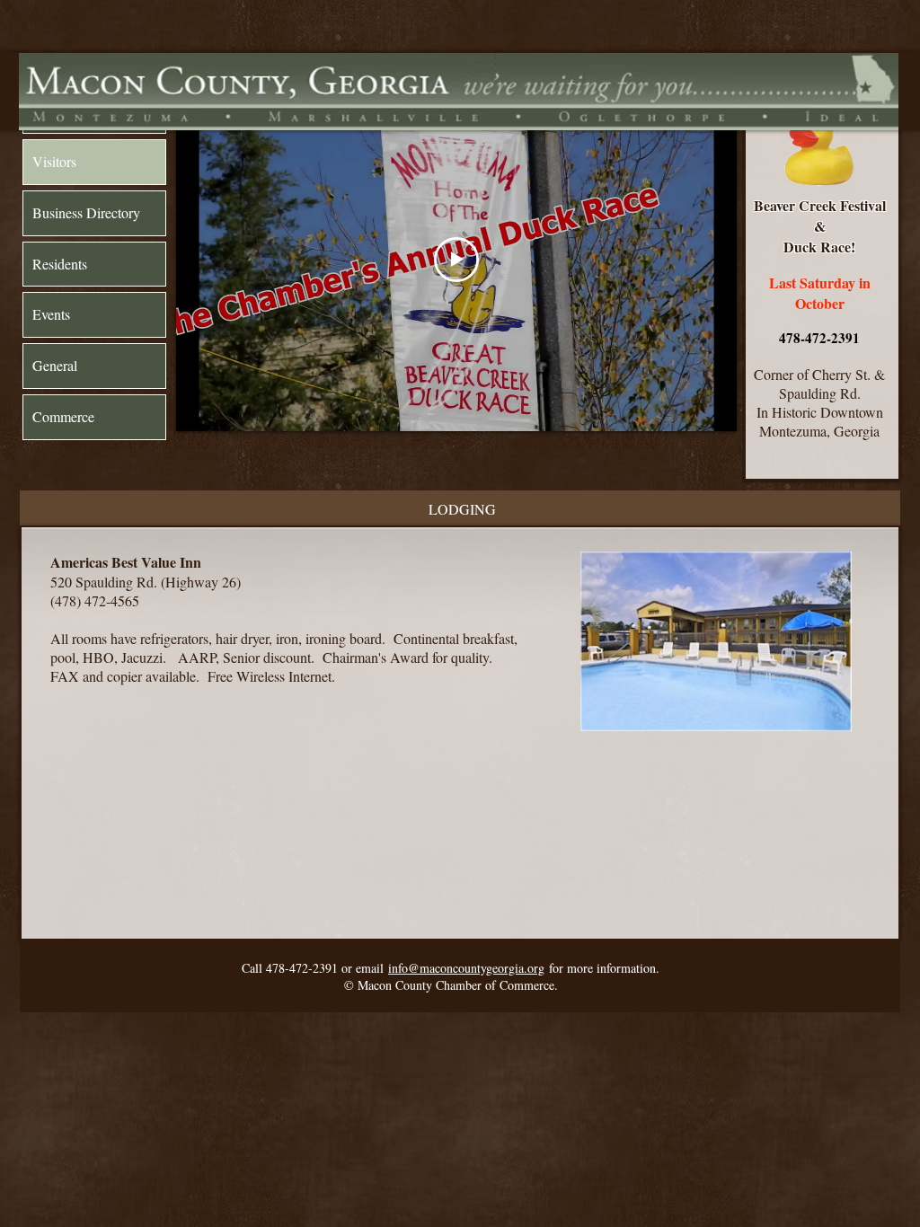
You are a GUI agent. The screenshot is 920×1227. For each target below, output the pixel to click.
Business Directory (86, 212)
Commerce (63, 416)
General (54, 365)
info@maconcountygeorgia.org (466, 967)
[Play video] (456, 259)
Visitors (54, 161)
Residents (59, 263)
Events (51, 314)
